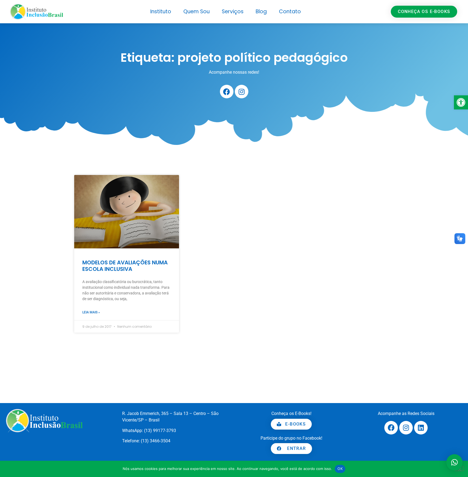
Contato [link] (290, 11)
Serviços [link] (232, 11)
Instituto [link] (160, 11)
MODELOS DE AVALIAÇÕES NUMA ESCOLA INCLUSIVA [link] (125, 266)
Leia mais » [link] (91, 312)
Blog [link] (261, 11)
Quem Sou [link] (196, 11)
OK (340, 468)
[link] (461, 102)
